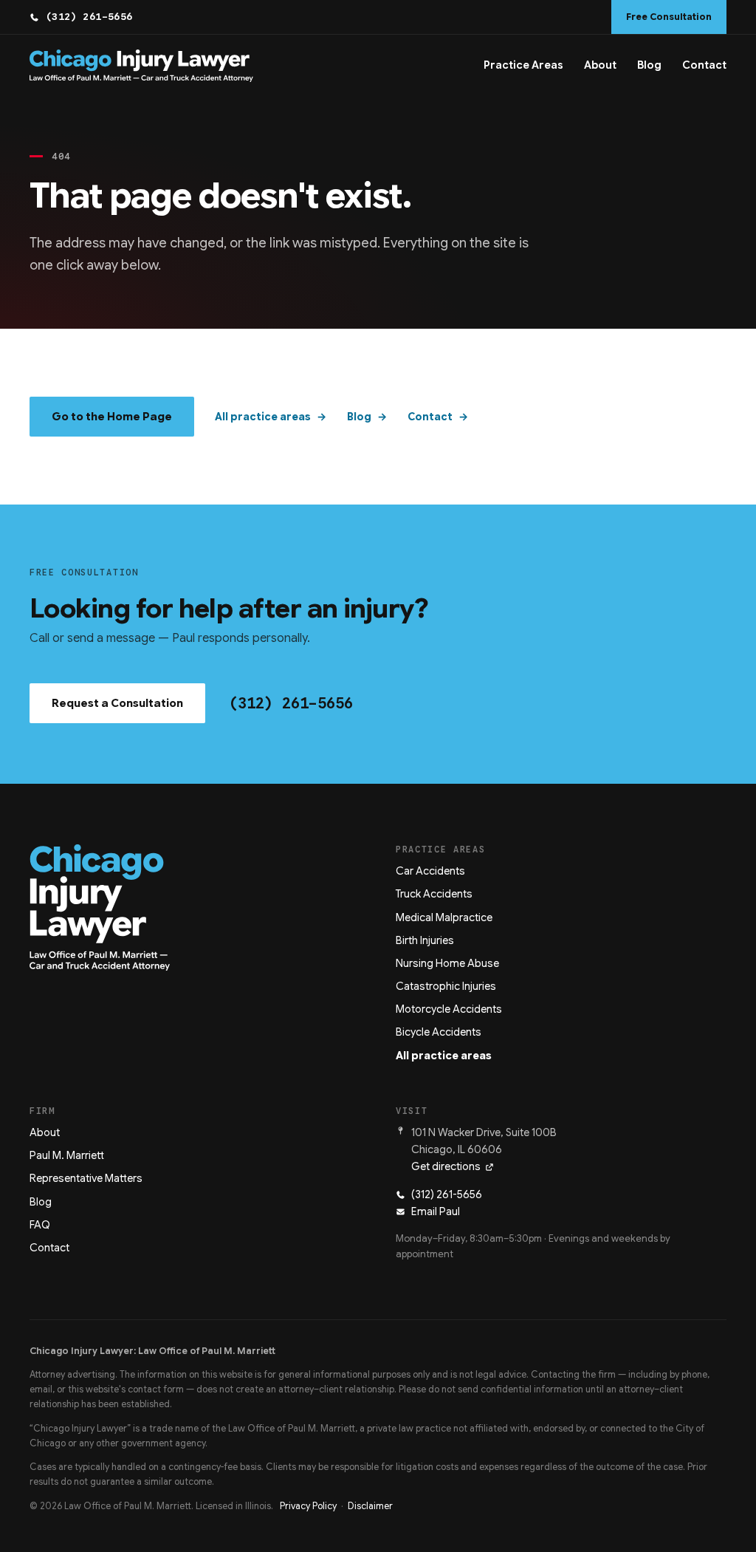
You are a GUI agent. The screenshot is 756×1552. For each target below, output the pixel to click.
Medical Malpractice (444, 917)
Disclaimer (370, 1506)
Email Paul (435, 1211)
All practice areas (263, 416)
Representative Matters (86, 1178)
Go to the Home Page (112, 416)
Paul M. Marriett (67, 1155)
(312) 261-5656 (89, 16)
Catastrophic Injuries (446, 986)
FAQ (40, 1224)
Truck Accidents (434, 893)
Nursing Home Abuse (447, 963)
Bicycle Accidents (438, 1032)
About (600, 65)
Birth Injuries (425, 940)
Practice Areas (523, 65)
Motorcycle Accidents (449, 1009)
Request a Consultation (117, 703)
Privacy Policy (308, 1506)
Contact (704, 65)
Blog (649, 65)
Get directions (446, 1166)
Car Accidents (430, 871)
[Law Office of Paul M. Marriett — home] (141, 65)
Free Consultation (669, 17)
